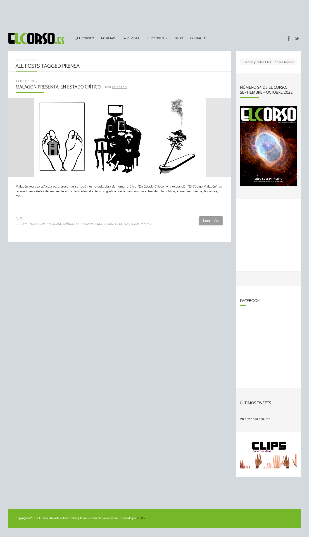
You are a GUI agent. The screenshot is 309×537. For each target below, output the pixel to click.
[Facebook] (288, 38)
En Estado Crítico (60, 224)
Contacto (198, 38)
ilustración (104, 224)
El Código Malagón (30, 224)
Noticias (108, 38)
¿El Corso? (84, 38)
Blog (179, 38)
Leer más (211, 221)
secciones (155, 38)
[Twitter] (297, 38)
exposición (84, 224)
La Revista (130, 38)
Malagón (132, 224)
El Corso (119, 87)
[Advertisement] (154, 14)
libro (119, 224)
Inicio (19, 60)
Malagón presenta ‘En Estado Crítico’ (58, 87)
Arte (19, 218)
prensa (146, 224)
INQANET (143, 518)
